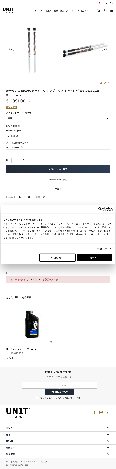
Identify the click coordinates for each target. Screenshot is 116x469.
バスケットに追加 (58, 169)
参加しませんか (60, 391)
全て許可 (94, 257)
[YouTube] (107, 413)
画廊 (56, 11)
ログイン (35, 279)
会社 (8, 434)
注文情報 (10, 454)
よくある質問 (82, 11)
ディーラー (70, 11)
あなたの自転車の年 (14, 147)
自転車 (49, 11)
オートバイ (39, 11)
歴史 (62, 11)
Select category (13, 130)
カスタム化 (56, 257)
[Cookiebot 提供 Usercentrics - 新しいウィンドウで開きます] (100, 209)
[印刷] (51, 342)
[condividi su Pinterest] (29, 196)
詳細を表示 (102, 248)
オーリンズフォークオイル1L (21, 348)
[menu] (112, 11)
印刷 (59, 189)
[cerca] (98, 11)
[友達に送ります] (20, 196)
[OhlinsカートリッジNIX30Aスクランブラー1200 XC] (31, 50)
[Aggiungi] (14, 160)
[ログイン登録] (105, 2)
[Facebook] (94, 413)
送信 (38, 197)
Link (77, 398)
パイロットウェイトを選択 (19, 113)
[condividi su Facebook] (24, 196)
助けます (10, 447)
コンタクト (11, 428)
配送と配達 (11, 107)
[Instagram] (100, 413)
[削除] (33, 160)
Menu (9, 441)
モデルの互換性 (59, 179)
